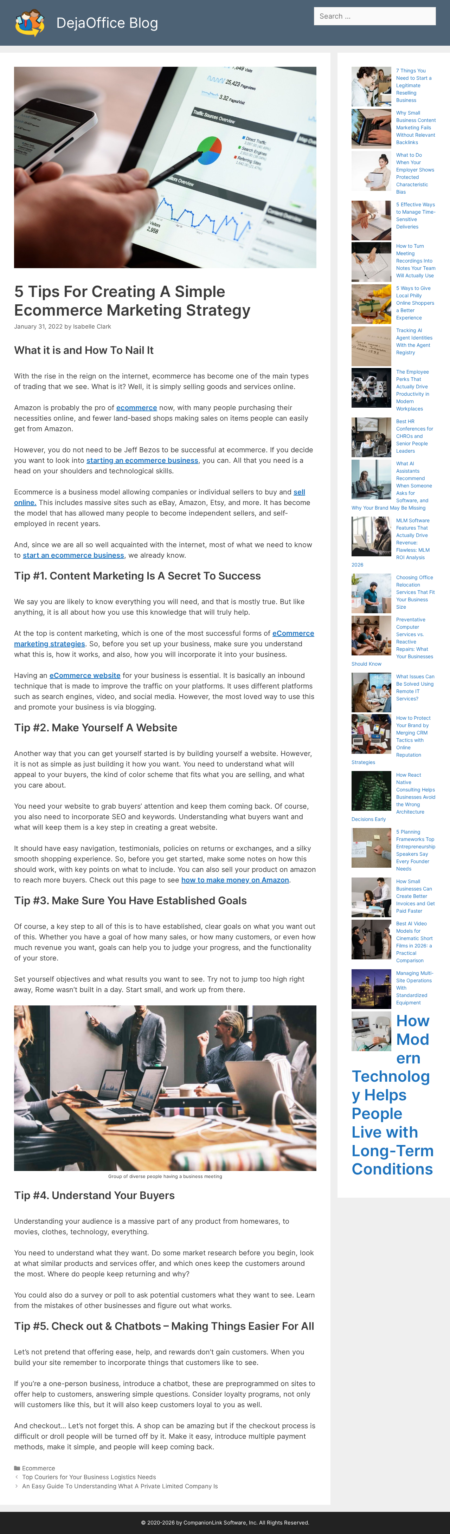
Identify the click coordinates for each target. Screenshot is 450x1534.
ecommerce (136, 407)
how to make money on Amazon (235, 880)
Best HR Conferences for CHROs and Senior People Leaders (414, 436)
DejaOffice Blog (107, 22)
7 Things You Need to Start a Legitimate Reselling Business (414, 85)
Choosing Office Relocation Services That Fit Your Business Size (415, 592)
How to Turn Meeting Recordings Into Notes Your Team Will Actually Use (416, 260)
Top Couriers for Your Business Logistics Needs (89, 1477)
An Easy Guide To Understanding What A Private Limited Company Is (120, 1486)
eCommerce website (85, 675)
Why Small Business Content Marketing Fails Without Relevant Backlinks (416, 127)
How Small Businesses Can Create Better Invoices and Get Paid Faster (415, 896)
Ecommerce (38, 1468)
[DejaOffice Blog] (30, 22)
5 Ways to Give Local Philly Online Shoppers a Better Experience (415, 303)
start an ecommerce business (73, 555)
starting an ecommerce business (142, 460)
